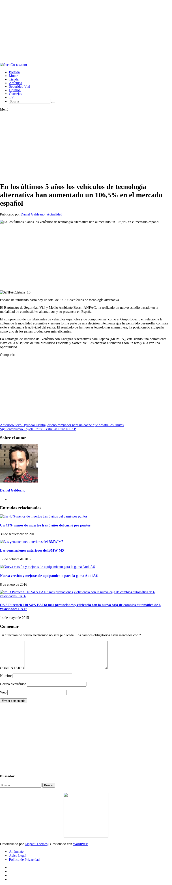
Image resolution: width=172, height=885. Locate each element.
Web (3, 692)
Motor (13, 76)
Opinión (15, 90)
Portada (14, 72)
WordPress (80, 844)
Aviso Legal (17, 855)
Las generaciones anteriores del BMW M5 (32, 550)
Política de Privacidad (24, 859)
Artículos (15, 83)
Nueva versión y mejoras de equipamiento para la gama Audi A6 (49, 576)
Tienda (14, 79)
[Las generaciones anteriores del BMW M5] (31, 542)
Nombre (6, 676)
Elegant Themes (36, 844)
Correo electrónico (13, 684)
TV (11, 97)
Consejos (15, 94)
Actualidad (54, 214)
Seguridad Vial (19, 86)
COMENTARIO (12, 668)
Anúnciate (16, 851)
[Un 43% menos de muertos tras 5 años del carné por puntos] (43, 516)
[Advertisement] (86, 31)
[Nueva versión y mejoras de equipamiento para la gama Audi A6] (47, 567)
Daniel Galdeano (33, 214)
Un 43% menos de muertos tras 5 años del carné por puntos (45, 525)
